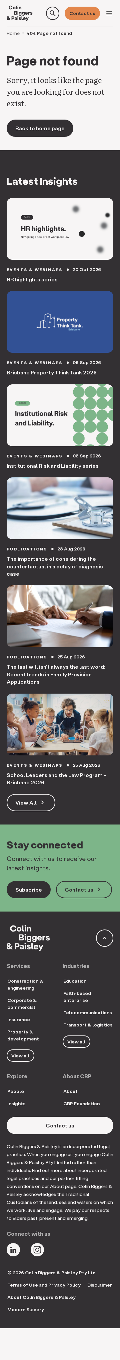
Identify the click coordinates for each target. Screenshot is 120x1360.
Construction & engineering (25, 984)
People (15, 1091)
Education (74, 981)
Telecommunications (87, 1012)
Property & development (23, 1035)
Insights (16, 1103)
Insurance (18, 1019)
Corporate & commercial (22, 1003)
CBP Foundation (81, 1103)
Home (13, 33)
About (70, 1091)
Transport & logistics (88, 1024)
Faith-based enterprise (77, 996)
